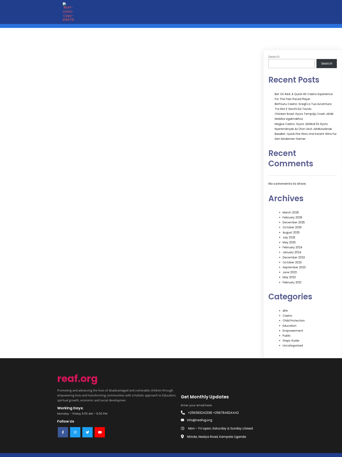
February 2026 (292, 217)
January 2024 (292, 252)
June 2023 (290, 272)
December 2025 (294, 222)
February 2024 (292, 247)
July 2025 (289, 237)
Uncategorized (293, 346)
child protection (294, 321)
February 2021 (292, 282)
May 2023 (289, 277)
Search (273, 56)
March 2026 (291, 212)
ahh (285, 311)
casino (287, 316)
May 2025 (289, 242)
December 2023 (294, 257)
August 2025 (291, 232)
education (289, 326)
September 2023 (294, 267)
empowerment (293, 331)
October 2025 (292, 227)
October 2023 (292, 262)
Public (287, 336)
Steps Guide (291, 341)
